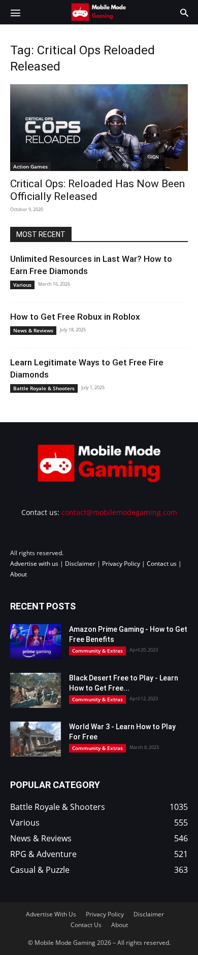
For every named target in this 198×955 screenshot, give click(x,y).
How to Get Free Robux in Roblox (75, 317)
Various (22, 284)
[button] (15, 12)
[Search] (184, 12)
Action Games (30, 166)
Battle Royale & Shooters (44, 388)
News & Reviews (33, 330)
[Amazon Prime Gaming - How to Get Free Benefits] (35, 641)
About (18, 574)
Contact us (162, 563)
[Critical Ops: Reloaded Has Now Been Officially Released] (99, 127)
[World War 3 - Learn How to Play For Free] (35, 739)
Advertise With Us (51, 914)
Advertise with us (34, 563)
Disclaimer (80, 563)
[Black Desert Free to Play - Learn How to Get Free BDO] (35, 690)
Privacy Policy (121, 563)
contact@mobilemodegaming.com (119, 512)
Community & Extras (97, 650)
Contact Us (86, 924)
